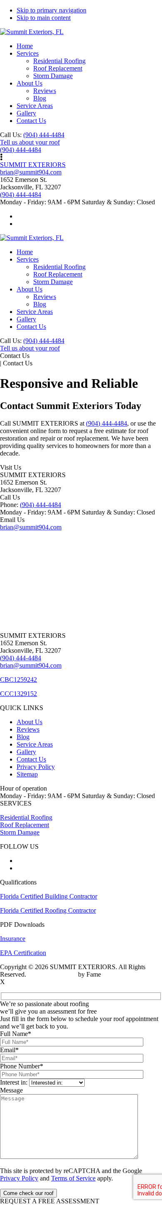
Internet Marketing (52, 974)
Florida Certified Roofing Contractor (48, 910)
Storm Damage (19, 832)
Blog (23, 736)
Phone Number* (21, 1066)
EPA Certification (23, 952)
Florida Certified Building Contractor (48, 896)
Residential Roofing (26, 817)
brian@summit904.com (30, 172)
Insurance (12, 938)
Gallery (26, 751)
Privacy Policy (36, 766)
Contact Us (31, 759)
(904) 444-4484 (43, 134)
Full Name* (15, 1033)
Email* (9, 1049)
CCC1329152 (18, 693)
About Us (29, 721)
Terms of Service (73, 1178)
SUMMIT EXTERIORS (33, 164)
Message (11, 1090)
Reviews (28, 729)
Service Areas (35, 744)
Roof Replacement (24, 824)
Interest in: (13, 1082)
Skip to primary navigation (51, 10)
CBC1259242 (18, 679)
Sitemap (27, 774)
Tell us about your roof (30, 142)
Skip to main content (44, 17)
